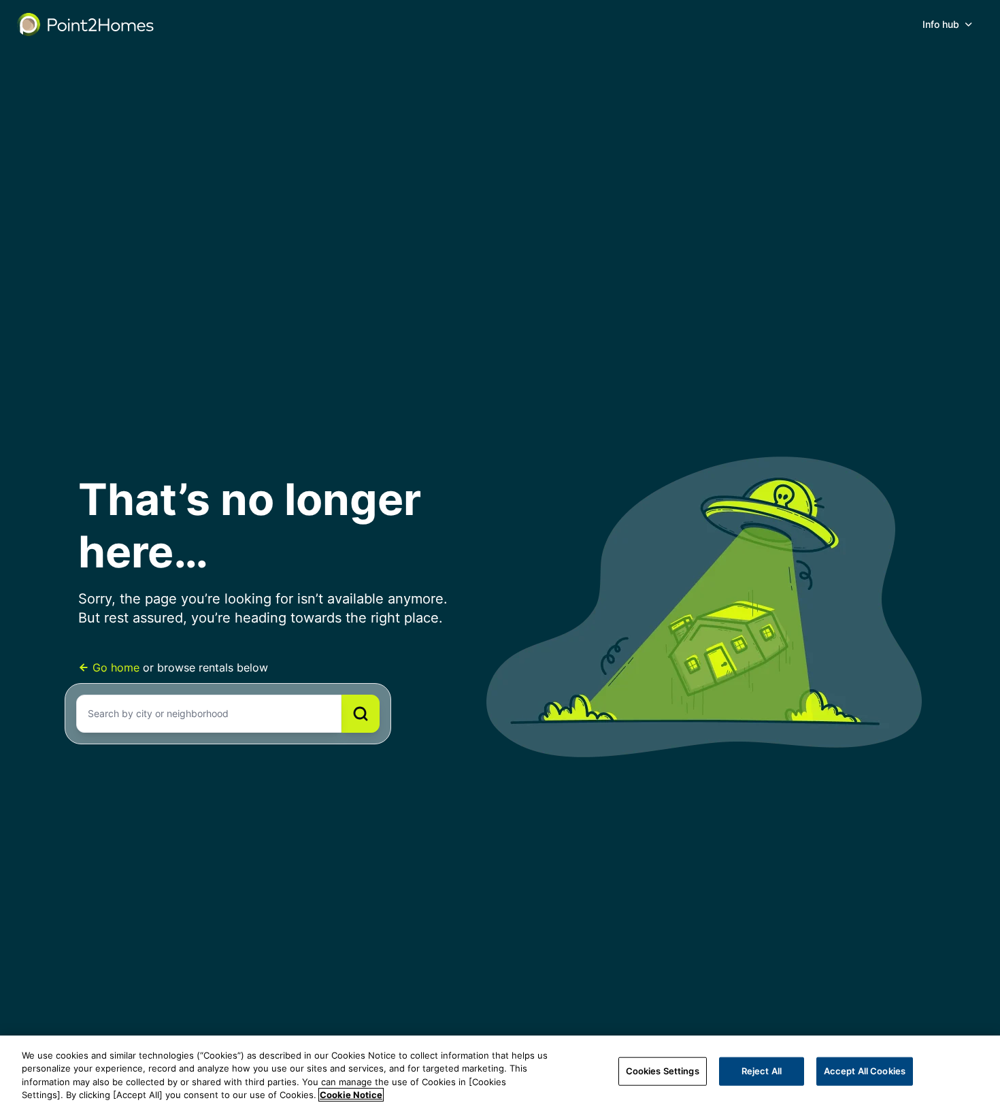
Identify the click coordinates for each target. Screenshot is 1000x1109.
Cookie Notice (351, 1094)
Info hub (940, 24)
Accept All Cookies (864, 1070)
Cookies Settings (662, 1070)
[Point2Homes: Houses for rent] (86, 24)
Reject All (761, 1070)
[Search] (360, 714)
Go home (116, 667)
